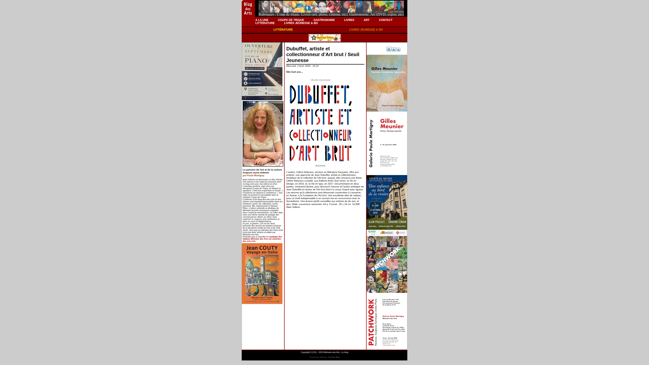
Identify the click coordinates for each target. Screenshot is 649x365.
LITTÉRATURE (265, 23)
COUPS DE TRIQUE (291, 20)
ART (366, 20)
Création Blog (334, 357)
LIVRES (349, 20)
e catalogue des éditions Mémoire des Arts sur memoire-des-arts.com (262, 239)
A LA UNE (261, 20)
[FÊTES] (324, 38)
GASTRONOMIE (324, 20)
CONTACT (385, 20)
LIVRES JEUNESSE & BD (301, 23)
